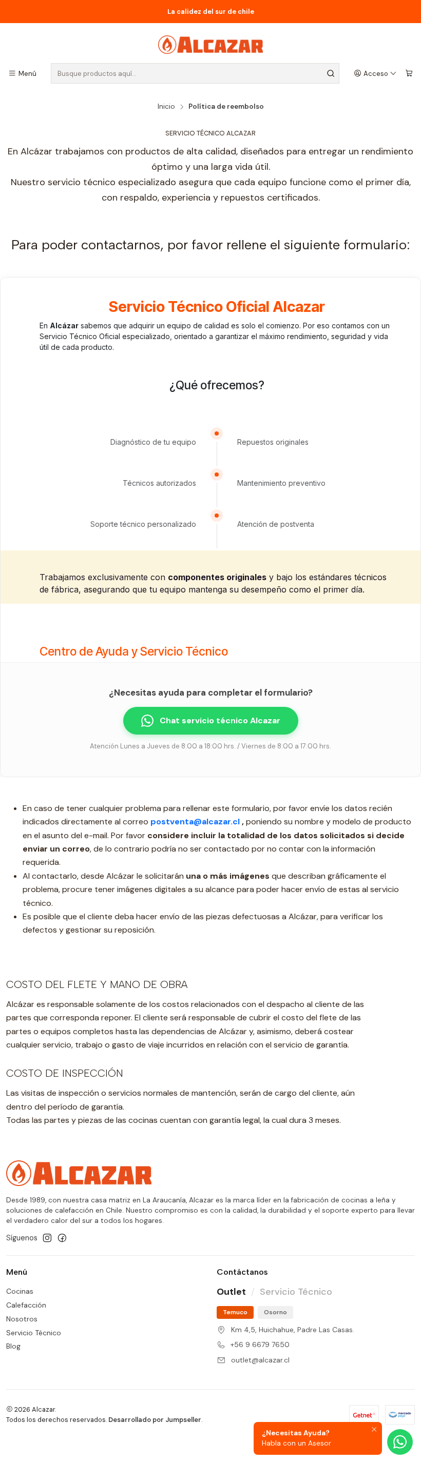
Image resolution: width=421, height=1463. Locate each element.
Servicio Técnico (33, 1332)
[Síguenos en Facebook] (62, 1238)
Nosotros (21, 1318)
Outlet (231, 1292)
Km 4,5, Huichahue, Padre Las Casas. (292, 1329)
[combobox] (195, 73)
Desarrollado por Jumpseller (154, 1419)
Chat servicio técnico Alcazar (220, 720)
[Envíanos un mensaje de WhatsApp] (400, 1442)
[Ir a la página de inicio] (210, 44)
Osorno (275, 1312)
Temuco (235, 1312)
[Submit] (330, 73)
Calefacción (26, 1305)
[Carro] (409, 73)
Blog (13, 1346)
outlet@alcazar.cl (260, 1360)
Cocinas (19, 1291)
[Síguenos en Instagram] (47, 1238)
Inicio (166, 106)
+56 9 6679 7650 (260, 1344)
